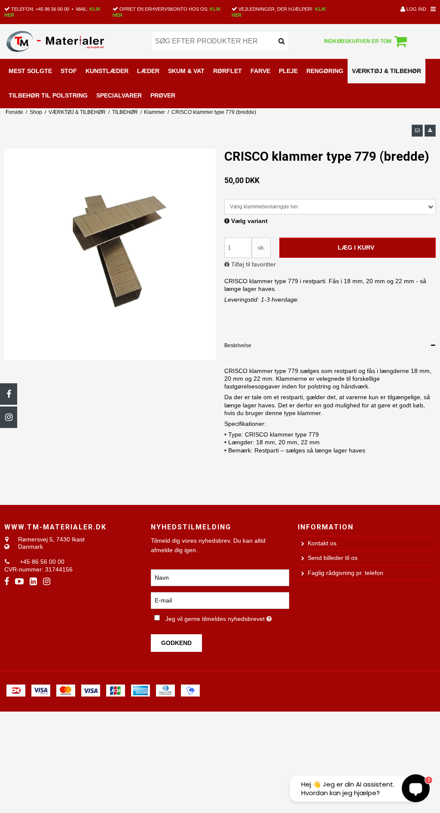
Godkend (176, 642)
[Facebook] (8, 394)
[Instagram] (8, 417)
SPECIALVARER (119, 95)
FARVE (260, 70)
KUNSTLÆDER (107, 70)
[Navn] (220, 577)
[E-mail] (220, 600)
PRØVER (162, 95)
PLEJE (288, 70)
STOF (69, 70)
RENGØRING (324, 70)
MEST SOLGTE (30, 70)
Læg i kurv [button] (356, 247)
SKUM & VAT (186, 70)
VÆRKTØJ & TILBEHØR (386, 70)
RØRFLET (227, 70)
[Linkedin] (33, 581)
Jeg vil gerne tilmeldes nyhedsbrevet (227, 617)
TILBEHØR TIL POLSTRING (48, 95)
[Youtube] (19, 581)
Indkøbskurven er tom (357, 41)
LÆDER (148, 70)
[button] (417, 131)
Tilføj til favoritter (253, 264)
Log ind (415, 9)
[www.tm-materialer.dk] (73, 41)
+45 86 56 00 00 (52, 9)
